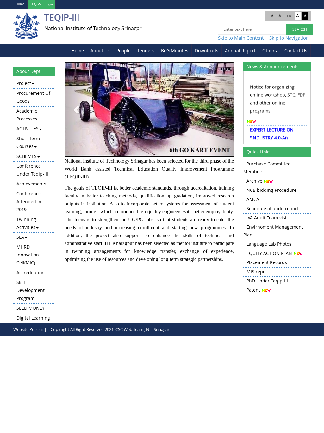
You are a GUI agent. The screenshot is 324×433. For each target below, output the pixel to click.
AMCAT (253, 199)
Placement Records (266, 262)
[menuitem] (77, 50)
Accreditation (30, 272)
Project (23, 83)
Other (268, 51)
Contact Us (295, 51)
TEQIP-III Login (41, 4)
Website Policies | (30, 329)
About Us (100, 51)
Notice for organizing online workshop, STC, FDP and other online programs (277, 96)
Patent (253, 290)
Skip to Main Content (241, 38)
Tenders (145, 51)
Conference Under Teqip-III (32, 170)
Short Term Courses (28, 142)
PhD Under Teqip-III (267, 281)
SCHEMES (26, 156)
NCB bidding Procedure (271, 190)
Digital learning (33, 318)
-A (271, 16)
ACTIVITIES (27, 129)
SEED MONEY (30, 308)
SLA (20, 237)
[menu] (34, 201)
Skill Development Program (30, 290)
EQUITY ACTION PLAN (269, 253)
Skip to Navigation (289, 38)
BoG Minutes (174, 51)
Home (20, 4)
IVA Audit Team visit (267, 218)
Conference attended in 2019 (28, 201)
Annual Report (240, 51)
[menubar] (189, 50)
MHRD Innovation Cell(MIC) (27, 255)
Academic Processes (26, 115)
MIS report (257, 271)
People (123, 51)
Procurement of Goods (33, 97)
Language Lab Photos (268, 244)
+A (288, 16)
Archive (254, 181)
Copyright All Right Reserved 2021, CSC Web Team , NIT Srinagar (110, 329)
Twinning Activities (26, 223)
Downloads (206, 51)
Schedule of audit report (272, 208)
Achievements (31, 184)
